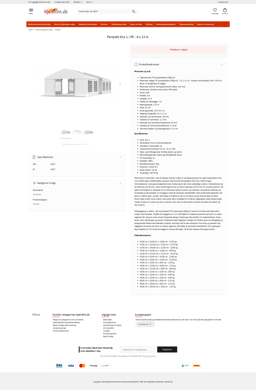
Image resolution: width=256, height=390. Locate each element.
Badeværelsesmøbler (165, 24)
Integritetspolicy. (149, 356)
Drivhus (104, 24)
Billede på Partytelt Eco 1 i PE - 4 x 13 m (76, 144)
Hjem (31, 30)
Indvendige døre (119, 24)
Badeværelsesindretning (39, 24)
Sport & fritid (136, 24)
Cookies (106, 331)
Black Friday (108, 336)
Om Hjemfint (108, 328)
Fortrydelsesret (109, 322)
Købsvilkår (107, 319)
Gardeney (37, 194)
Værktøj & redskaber (88, 24)
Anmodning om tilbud (112, 325)
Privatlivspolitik (109, 333)
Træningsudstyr (186, 24)
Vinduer (149, 24)
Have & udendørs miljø (64, 24)
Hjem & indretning (205, 24)
